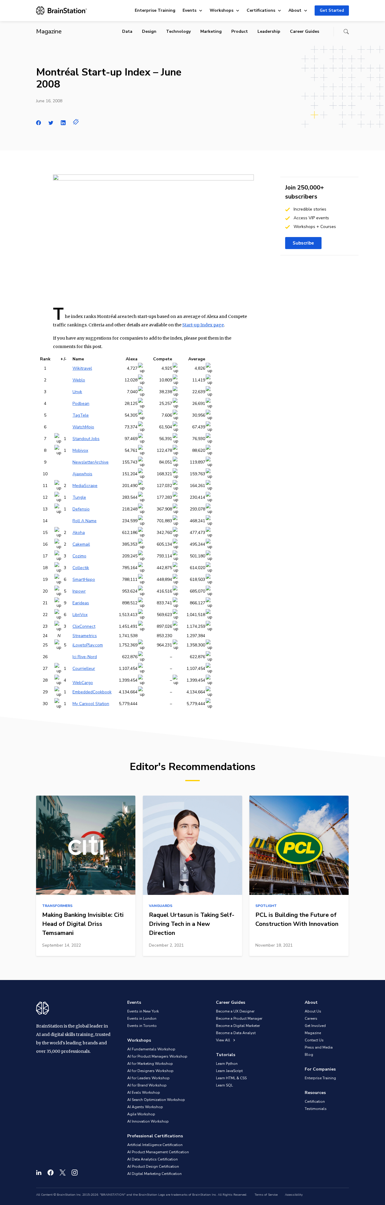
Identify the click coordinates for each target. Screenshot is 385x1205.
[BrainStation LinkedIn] (39, 1172)
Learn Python (227, 1063)
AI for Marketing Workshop (150, 1063)
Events (189, 10)
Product (239, 31)
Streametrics (84, 636)
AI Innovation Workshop (148, 1121)
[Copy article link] (76, 122)
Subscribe (303, 243)
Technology (178, 31)
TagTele (80, 415)
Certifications (261, 10)
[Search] (346, 31)
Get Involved (315, 1025)
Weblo (78, 380)
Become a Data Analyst (236, 1033)
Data (127, 31)
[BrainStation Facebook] (51, 1173)
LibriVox (80, 615)
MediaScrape (84, 485)
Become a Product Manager (239, 1018)
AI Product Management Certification (158, 1152)
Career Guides (304, 31)
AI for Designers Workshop (150, 1070)
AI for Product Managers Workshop (157, 1056)
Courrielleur (83, 668)
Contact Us (314, 1040)
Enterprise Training (155, 10)
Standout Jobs (86, 439)
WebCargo (82, 683)
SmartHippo (83, 579)
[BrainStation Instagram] (75, 1173)
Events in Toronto (142, 1025)
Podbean (80, 403)
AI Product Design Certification (153, 1166)
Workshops (221, 10)
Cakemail (81, 544)
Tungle (79, 497)
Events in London (141, 1018)
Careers (311, 1018)
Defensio (81, 509)
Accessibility (294, 1195)
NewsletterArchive (90, 462)
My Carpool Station (90, 704)
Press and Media (319, 1047)
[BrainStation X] (63, 1173)
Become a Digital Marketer (238, 1025)
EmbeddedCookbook (92, 692)
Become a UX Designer (235, 1011)
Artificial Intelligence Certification (155, 1144)
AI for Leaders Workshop (148, 1078)
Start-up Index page (203, 325)
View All (223, 1040)
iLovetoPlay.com (87, 645)
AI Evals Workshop (143, 1092)
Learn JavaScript (229, 1070)
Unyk (77, 392)
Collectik (80, 568)
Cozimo (79, 556)
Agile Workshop (141, 1114)
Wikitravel (82, 368)
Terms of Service (266, 1195)
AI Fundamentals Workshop (151, 1049)
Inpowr (79, 591)
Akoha (78, 532)
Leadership (268, 31)
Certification (315, 1101)
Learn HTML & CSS (231, 1078)
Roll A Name (84, 521)
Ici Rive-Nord (84, 657)
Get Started (332, 10)
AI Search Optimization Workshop (156, 1099)
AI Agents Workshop (145, 1107)
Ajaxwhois (82, 474)
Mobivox (80, 450)
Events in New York (143, 1011)
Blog (309, 1054)
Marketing (211, 31)
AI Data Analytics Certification (152, 1159)
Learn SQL (224, 1085)
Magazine (313, 1033)
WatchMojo (83, 427)
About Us (313, 1011)
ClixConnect (83, 626)
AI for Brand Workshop (147, 1085)
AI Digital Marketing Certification (154, 1173)
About (294, 10)
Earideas (80, 603)
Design (149, 31)
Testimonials (316, 1108)
